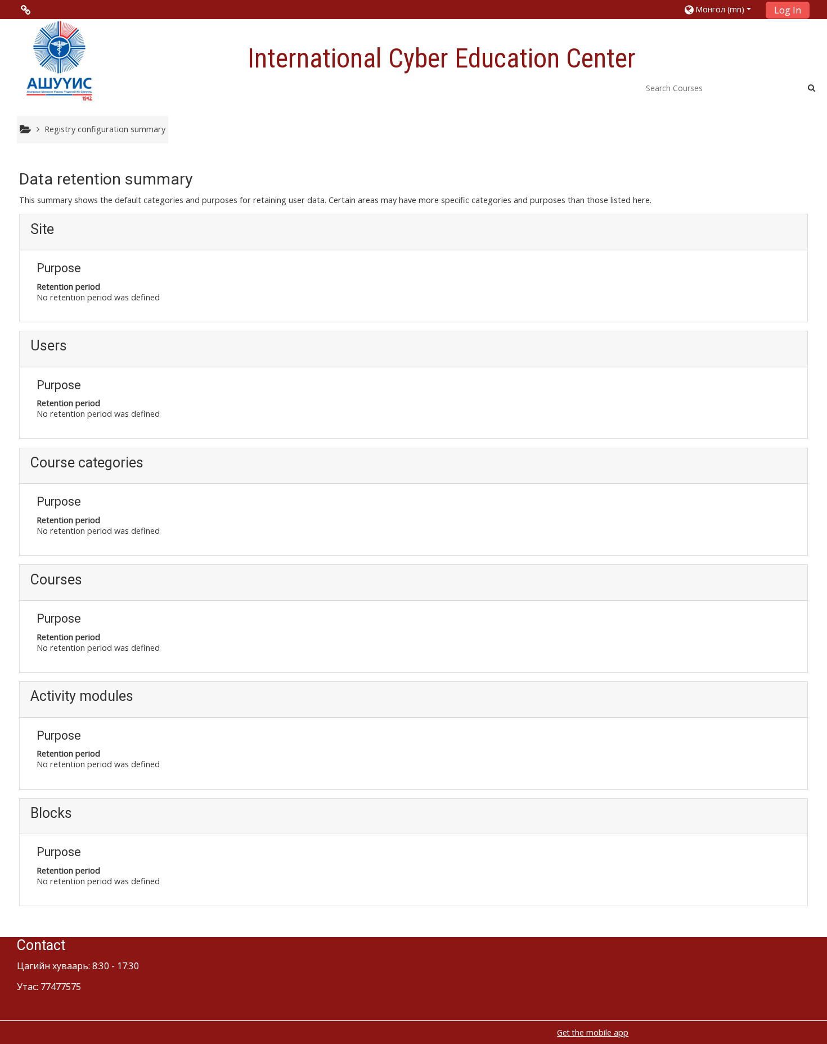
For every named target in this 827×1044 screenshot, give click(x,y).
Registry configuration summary (104, 129)
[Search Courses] (811, 87)
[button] (719, 9)
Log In (787, 10)
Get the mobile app (592, 1032)
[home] (59, 60)
